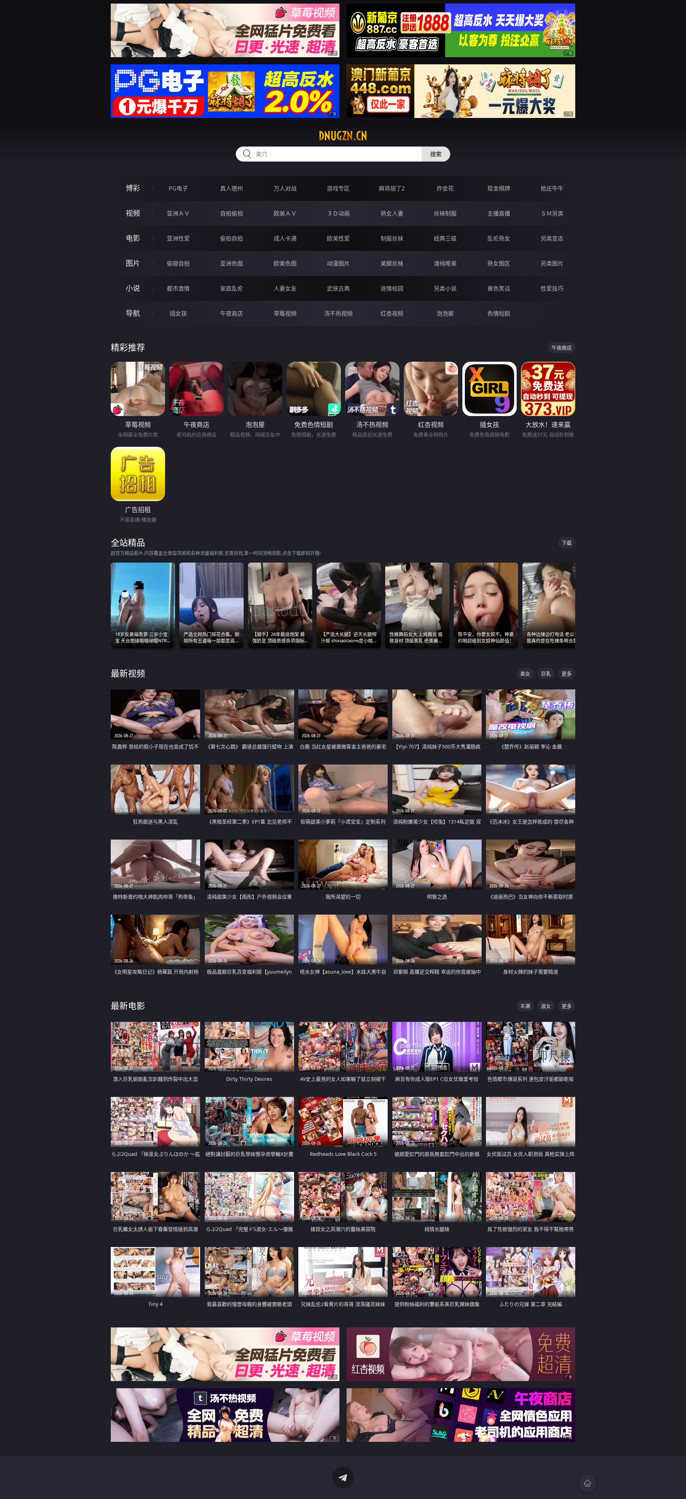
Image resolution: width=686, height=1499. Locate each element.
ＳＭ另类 (552, 213)
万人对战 (285, 188)
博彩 (133, 188)
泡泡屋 (445, 313)
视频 (133, 213)
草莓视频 (285, 313)
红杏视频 (392, 313)
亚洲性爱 (178, 238)
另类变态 (552, 238)
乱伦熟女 (498, 238)
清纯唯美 (445, 263)
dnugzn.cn (343, 136)
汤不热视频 (338, 313)
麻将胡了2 (392, 188)
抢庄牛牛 (552, 188)
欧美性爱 (338, 238)
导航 (133, 313)
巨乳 (546, 673)
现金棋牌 (498, 188)
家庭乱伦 (231, 288)
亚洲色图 (231, 263)
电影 (133, 238)
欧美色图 (285, 263)
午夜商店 (231, 313)
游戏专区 (338, 188)
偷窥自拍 (178, 263)
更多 (567, 673)
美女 (525, 673)
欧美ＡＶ (285, 213)
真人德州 (231, 188)
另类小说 (445, 288)
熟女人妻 (392, 213)
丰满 (525, 1006)
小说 (133, 288)
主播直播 (498, 213)
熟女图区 (498, 263)
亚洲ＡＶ (178, 213)
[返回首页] (587, 1483)
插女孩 (178, 313)
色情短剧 (498, 313)
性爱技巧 (552, 288)
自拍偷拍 (231, 213)
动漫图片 (338, 263)
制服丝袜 (392, 238)
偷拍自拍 (231, 238)
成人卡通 (285, 238)
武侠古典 (338, 288)
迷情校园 (392, 288)
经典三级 (445, 238)
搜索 (436, 154)
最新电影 (128, 1005)
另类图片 (552, 263)
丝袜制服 (445, 213)
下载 (567, 542)
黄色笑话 (498, 288)
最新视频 (128, 673)
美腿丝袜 (392, 263)
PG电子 (178, 188)
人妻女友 (285, 288)
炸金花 (445, 188)
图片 (133, 263)
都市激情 (178, 288)
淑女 (546, 1006)
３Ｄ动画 (338, 213)
